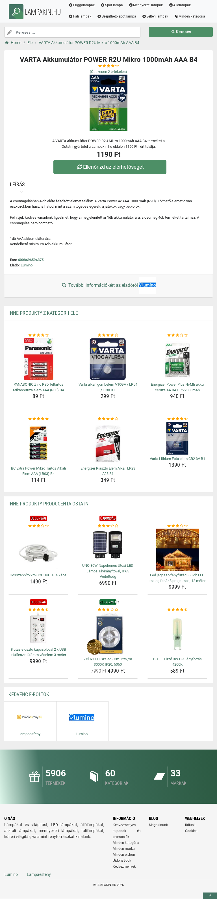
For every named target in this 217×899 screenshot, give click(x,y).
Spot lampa (114, 5)
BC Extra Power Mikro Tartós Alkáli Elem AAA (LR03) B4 (38, 471)
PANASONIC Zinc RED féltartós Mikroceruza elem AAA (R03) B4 (38, 387)
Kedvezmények (124, 866)
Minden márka (124, 849)
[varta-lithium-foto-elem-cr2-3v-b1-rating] (177, 419)
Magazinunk (158, 825)
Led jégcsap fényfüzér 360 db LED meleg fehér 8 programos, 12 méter (177, 578)
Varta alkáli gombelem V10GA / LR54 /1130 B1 (108, 387)
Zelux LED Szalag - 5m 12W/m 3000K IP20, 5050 (108, 662)
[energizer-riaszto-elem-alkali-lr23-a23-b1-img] (107, 443)
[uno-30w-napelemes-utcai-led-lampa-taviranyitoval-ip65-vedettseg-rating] (107, 526)
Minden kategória (192, 16)
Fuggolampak (84, 5)
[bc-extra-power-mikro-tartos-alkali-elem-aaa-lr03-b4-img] (38, 443)
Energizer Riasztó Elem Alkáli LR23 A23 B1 (108, 471)
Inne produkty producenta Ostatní (49, 504)
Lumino (26, 265)
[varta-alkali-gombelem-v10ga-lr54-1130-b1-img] (107, 359)
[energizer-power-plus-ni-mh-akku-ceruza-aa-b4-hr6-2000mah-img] (177, 359)
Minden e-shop (124, 855)
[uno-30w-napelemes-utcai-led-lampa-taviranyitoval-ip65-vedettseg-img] (107, 545)
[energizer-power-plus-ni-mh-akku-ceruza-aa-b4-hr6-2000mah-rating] (177, 335)
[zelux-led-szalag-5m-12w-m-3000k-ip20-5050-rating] (107, 610)
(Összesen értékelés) (108, 72)
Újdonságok (122, 861)
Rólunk (190, 825)
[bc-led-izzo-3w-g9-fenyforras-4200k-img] (177, 634)
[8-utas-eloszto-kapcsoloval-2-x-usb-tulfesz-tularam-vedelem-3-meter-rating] (38, 610)
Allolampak (182, 5)
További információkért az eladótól (103, 285)
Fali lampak (82, 16)
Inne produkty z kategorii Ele (43, 313)
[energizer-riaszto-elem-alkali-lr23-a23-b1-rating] (107, 419)
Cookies (191, 831)
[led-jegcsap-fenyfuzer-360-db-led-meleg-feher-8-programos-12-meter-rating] (177, 526)
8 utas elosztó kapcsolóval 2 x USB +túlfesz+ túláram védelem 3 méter (38, 652)
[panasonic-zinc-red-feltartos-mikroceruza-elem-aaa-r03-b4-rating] (38, 335)
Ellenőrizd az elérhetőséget (113, 167)
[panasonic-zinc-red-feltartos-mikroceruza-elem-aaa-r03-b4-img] (38, 359)
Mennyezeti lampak (148, 5)
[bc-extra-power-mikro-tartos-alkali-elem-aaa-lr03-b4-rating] (38, 419)
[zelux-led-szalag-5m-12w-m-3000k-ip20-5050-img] (107, 634)
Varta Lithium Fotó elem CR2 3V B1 (177, 459)
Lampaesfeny (39, 874)
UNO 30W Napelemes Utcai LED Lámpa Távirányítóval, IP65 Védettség (107, 571)
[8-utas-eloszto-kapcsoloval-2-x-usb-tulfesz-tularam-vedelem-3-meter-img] (38, 629)
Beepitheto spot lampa (119, 16)
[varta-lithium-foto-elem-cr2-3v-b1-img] (177, 438)
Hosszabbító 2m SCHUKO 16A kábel (38, 575)
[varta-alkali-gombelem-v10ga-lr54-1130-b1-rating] (107, 335)
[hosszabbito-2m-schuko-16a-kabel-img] (38, 550)
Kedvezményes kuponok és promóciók (126, 831)
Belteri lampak (157, 16)
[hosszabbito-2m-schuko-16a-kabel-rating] (38, 526)
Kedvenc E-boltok (28, 694)
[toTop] (210, 896)
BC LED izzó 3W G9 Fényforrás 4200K (177, 662)
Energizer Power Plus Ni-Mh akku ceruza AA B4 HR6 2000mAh (177, 387)
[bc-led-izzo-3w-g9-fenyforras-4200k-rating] (177, 610)
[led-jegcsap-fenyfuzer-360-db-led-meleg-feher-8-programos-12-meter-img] (177, 550)
